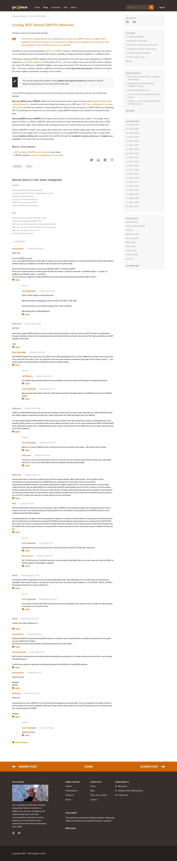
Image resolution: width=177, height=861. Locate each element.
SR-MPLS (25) (133, 234)
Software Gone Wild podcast (130, 791)
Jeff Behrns (27, 376)
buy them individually (40, 155)
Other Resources (137, 57)
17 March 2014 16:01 (47, 291)
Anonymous (18, 248)
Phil (14, 503)
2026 (134, 125)
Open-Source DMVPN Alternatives (25, 200)
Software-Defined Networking (142, 49)
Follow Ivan (123, 795)
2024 (134, 133)
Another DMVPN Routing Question (25, 206)
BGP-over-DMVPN (54, 51)
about (73, 7)
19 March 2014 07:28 (47, 443)
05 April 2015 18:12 (34, 634)
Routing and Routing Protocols (143, 45)
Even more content (98, 795)
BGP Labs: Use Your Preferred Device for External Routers (34, 227)
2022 (134, 141)
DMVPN (17, 166)
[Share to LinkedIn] (98, 160)
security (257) (132, 238)
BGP (29, 166)
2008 (134, 198)
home (37, 7)
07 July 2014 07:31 (46, 543)
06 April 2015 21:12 (34, 673)
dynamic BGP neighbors (31, 62)
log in (162, 7)
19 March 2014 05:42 (44, 376)
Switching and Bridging (139, 53)
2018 (134, 157)
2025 (134, 129)
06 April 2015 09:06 (36, 652)
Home (89, 766)
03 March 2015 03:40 (45, 556)
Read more (71, 828)
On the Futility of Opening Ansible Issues (144, 95)
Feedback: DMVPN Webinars (23, 196)
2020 (134, 149)
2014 (134, 174)
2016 (134, 165)
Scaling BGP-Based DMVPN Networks (43, 25)
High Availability (136, 36)
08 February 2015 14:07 (48, 599)
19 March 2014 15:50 (42, 455)
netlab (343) (131, 222)
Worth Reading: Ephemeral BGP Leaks (26, 221)
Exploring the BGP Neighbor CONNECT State (29, 218)
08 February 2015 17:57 (30, 619)
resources (55, 7)
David (15, 575)
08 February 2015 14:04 (30, 576)
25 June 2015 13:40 (32, 693)
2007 (134, 202)
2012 (134, 182)
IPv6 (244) (131, 246)
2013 (134, 178)
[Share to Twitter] (91, 160)
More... (129, 61)
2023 (134, 137)
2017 (134, 161)
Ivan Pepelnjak (29, 291)
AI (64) (129, 230)
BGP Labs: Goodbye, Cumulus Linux (26, 230)
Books (68, 799)
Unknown (16, 324)
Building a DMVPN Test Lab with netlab (27, 190)
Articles (69, 786)
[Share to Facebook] (105, 160)
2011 (134, 186)
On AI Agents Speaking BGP (22, 234)
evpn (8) (130, 259)
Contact (93, 799)
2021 (134, 145)
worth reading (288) (135, 226)
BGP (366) (131, 242)
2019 (134, 153)
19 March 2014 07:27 (47, 389)
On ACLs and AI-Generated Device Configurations (144, 102)
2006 (133, 206)
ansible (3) (131, 250)
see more (130, 110)
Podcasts (70, 795)
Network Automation (138, 41)
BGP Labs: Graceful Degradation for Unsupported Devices (34, 224)
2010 (134, 190)
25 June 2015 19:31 (46, 728)
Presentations (72, 791)
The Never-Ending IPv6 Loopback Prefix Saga (144, 77)
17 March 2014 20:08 (32, 324)
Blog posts (122, 786)
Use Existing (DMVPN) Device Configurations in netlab (32, 193)
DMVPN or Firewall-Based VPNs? (25, 203)
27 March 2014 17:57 (32, 475)
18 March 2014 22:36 (32, 408)
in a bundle (58, 155)
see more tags (132, 265)
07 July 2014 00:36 (26, 504)
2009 (134, 194)
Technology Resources (138, 90)
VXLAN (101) (132, 254)
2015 (134, 170)
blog (45, 7)
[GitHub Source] (112, 160)
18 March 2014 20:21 (37, 352)
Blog (92, 791)
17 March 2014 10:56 (35, 249)
